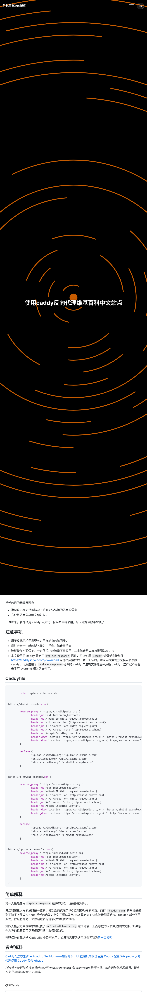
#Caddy (14, 985)
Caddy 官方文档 (16, 956)
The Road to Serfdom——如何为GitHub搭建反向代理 (62, 956)
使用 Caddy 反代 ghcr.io (27, 960)
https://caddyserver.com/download (35, 660)
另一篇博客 (105, 937)
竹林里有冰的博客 (14, 6)
